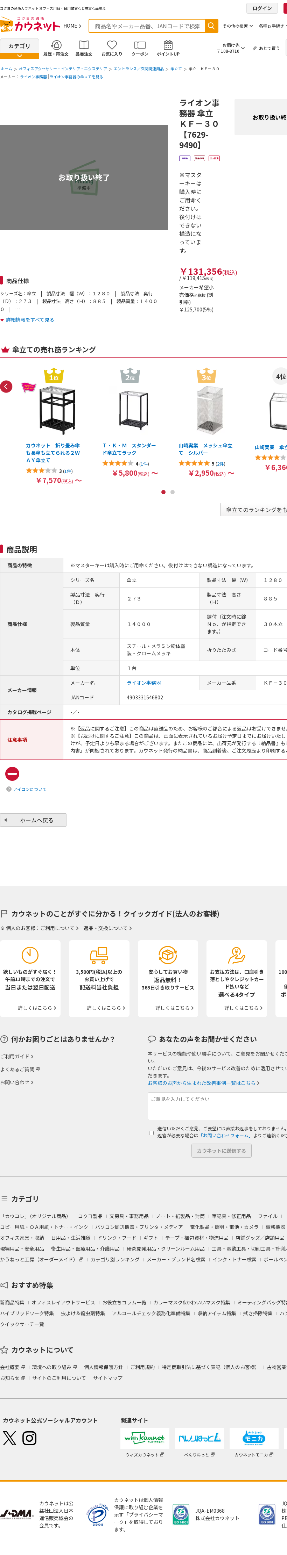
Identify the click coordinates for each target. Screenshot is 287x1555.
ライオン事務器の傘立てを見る (76, 76)
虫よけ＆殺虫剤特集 (83, 1313)
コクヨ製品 (90, 1215)
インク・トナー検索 (234, 1259)
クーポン (140, 54)
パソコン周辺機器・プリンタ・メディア (139, 1226)
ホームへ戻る (37, 820)
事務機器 (275, 1226)
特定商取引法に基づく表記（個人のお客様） (211, 1366)
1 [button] (163, 492)
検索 (211, 26)
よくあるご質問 (17, 1069)
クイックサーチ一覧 (22, 1323)
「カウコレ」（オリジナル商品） (35, 1215)
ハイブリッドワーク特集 (27, 1313)
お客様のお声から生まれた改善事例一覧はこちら (201, 1082)
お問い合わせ (14, 1082)
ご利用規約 (142, 1366)
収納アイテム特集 (216, 1313)
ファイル (268, 1215)
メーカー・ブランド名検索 (176, 1259)
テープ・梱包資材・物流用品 (197, 1237)
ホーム (6, 68)
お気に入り (112, 54)
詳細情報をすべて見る (30, 319)
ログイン (262, 8)
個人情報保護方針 (103, 1366)
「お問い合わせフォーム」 (225, 1135)
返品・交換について (106, 927)
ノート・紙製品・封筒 (180, 1215)
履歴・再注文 (56, 54)
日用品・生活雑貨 (70, 1237)
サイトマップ (107, 1377)
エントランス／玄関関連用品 (139, 68)
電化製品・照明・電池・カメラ (224, 1226)
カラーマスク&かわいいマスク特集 (191, 1302)
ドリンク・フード (116, 1237)
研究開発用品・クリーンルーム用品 (166, 1248)
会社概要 (10, 1366)
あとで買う (269, 48)
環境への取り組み (51, 1366)
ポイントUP (168, 54)
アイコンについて (30, 789)
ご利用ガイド (14, 1056)
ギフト (151, 1237)
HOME (70, 25)
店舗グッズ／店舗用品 (260, 1237)
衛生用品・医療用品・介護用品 (85, 1248)
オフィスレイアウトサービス (63, 1302)
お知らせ (10, 1377)
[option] (54, 426)
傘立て (176, 68)
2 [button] (172, 492)
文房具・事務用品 (129, 1215)
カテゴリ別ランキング (115, 1259)
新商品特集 (12, 1302)
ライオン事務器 (33, 76)
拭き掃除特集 (258, 1313)
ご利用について (57, 927)
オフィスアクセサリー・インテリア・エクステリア (63, 68)
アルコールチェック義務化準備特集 (151, 1313)
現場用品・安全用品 (22, 1248)
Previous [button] (6, 386)
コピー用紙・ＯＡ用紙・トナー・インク (44, 1226)
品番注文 (84, 54)
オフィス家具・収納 (22, 1237)
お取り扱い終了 (84, 177)
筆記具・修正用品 (231, 1215)
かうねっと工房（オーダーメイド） (39, 1259)
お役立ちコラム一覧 (124, 1302)
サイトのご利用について (59, 1377)
